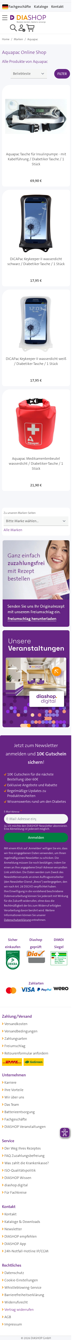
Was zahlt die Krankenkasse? (26, 1163)
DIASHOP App (15, 1243)
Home (5, 39)
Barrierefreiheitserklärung (24, 1294)
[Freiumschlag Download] (36, 584)
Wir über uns (14, 1097)
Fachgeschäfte (20, 6)
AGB (7, 1317)
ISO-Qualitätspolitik (20, 1170)
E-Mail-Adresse (12, 811)
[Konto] (21, 28)
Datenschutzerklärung (17, 920)
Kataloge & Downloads (22, 1221)
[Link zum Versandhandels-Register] (59, 958)
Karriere (10, 1082)
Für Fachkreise (15, 1192)
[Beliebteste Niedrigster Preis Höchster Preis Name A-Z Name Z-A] (29, 74)
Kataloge (41, 6)
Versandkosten (15, 1023)
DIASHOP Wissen (17, 1177)
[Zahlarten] (36, 989)
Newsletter (13, 1229)
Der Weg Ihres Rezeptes (22, 1148)
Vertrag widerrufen (19, 1309)
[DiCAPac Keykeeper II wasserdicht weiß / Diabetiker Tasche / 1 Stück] (36, 338)
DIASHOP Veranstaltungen (25, 1126)
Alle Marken (13, 530)
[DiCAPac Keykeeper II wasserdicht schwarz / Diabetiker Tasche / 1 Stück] (36, 238)
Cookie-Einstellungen (21, 1280)
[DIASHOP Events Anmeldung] (36, 679)
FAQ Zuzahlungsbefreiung (24, 1155)
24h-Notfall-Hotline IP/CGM (26, 1251)
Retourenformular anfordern (26, 1053)
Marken (18, 39)
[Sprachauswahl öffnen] (5, 7)
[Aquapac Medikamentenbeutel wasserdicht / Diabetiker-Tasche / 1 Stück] (36, 440)
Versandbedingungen (20, 1031)
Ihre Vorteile (13, 1089)
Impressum (13, 1324)
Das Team (11, 1104)
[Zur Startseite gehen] (28, 19)
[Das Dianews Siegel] (35, 955)
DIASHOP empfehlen (20, 1236)
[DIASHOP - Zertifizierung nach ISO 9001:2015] (12, 955)
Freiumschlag (14, 1046)
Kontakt (10, 1214)
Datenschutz (14, 1272)
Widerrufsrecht (16, 1302)
